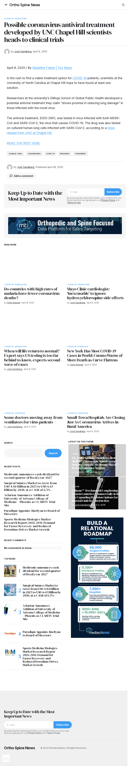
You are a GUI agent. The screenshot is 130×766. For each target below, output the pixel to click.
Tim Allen (79, 472)
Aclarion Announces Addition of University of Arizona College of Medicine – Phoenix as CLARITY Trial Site (29, 500)
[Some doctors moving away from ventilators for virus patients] (33, 393)
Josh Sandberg (82, 505)
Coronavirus (34, 154)
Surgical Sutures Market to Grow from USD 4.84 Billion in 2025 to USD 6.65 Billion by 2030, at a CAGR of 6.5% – (30, 486)
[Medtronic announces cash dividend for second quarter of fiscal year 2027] (10, 571)
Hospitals (83, 346)
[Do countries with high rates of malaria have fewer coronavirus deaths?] (33, 265)
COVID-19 (9, 18)
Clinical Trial (15, 154)
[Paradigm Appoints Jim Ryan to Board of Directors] (10, 634)
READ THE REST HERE (23, 143)
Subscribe (113, 191)
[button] (6, 5)
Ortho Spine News (24, 4)
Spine (75, 454)
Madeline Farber (43, 67)
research (64, 154)
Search (8, 443)
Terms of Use (74, 202)
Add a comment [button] (23, 175)
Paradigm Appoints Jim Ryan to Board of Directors (32, 512)
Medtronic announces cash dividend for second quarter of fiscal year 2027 (32, 476)
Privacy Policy (108, 200)
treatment (80, 154)
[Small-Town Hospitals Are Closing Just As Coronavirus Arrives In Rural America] (96, 393)
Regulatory (21, 18)
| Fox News (63, 67)
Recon (76, 487)
